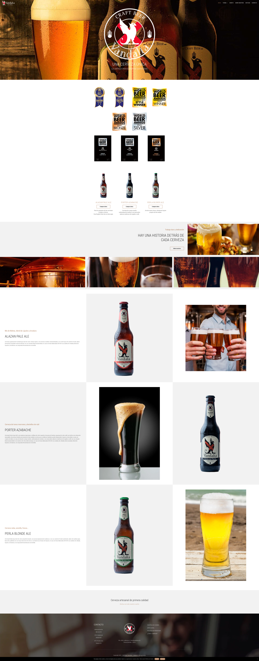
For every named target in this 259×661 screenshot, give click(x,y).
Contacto (254, 3)
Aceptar (157, 658)
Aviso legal (150, 628)
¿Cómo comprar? (152, 633)
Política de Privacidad (154, 630)
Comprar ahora (103, 206)
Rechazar (163, 658)
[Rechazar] (257, 659)
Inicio (219, 3)
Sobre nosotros (239, 3)
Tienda (224, 3)
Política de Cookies (153, 625)
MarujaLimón (142, 655)
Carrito (231, 3)
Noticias (248, 3)
